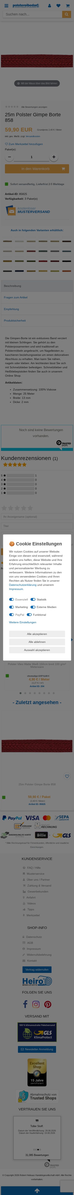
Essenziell (21, 599)
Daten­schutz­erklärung (23, 584)
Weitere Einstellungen (22, 622)
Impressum (16, 589)
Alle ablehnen (37, 641)
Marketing (21, 607)
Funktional (39, 614)
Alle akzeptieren (37, 633)
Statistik (41, 599)
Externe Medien (46, 607)
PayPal (19, 614)
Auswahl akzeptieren (37, 649)
